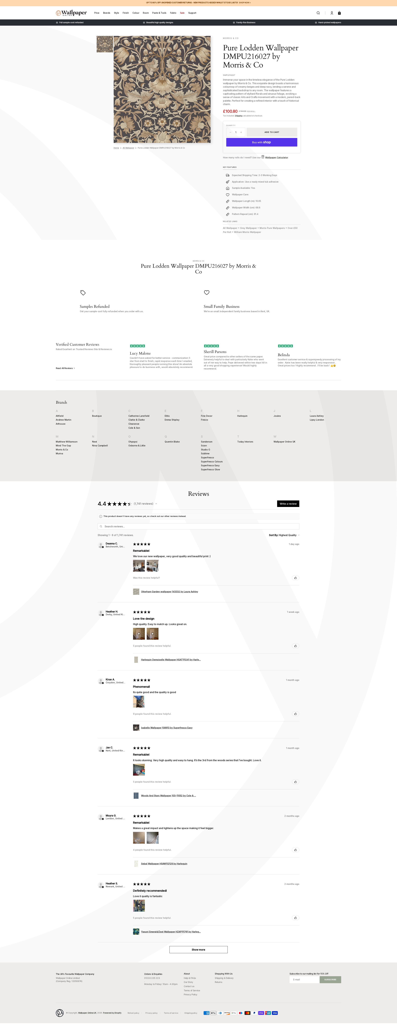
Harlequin (242, 416)
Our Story (188, 982)
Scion (204, 445)
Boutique (97, 416)
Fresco (204, 419)
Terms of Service (192, 990)
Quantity (230, 125)
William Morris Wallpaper (247, 232)
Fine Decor (206, 416)
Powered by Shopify (112, 1013)
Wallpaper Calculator (276, 157)
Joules (277, 416)
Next (94, 441)
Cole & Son (134, 427)
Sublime (205, 453)
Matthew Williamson (66, 441)
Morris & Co (62, 449)
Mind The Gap (63, 445)
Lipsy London (317, 419)
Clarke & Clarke (136, 419)
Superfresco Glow (210, 469)
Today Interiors (245, 441)
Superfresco (207, 457)
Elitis (167, 416)
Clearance (133, 423)
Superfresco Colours (212, 461)
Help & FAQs (190, 978)
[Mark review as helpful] (295, 577)
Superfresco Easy (210, 465)
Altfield (59, 416)
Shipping (238, 116)
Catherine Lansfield (138, 416)
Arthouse (60, 423)
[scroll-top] (390, 1020)
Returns (218, 982)
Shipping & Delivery (224, 978)
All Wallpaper (128, 148)
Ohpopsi (132, 441)
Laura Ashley (317, 416)
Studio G (205, 449)
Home (116, 148)
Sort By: (273, 535)
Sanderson (206, 441)
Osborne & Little (136, 445)
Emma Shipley (172, 419)
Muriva (59, 453)
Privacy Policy (190, 994)
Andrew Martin (63, 419)
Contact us (189, 986)
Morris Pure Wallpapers (272, 228)
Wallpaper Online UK (284, 441)
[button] (318, 12)
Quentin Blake (172, 441)
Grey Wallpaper (248, 228)
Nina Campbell (100, 445)
